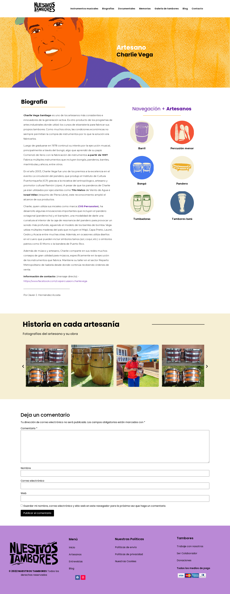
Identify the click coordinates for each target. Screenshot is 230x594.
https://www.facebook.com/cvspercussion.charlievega (55, 281)
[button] (23, 366)
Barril (142, 148)
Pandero (182, 183)
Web (23, 493)
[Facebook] (77, 577)
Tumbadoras (141, 218)
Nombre (26, 468)
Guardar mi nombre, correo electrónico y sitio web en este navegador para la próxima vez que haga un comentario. (94, 506)
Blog (185, 8)
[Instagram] (83, 577)
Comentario (29, 428)
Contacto (197, 8)
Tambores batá (182, 218)
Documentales (126, 8)
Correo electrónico (32, 481)
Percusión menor (182, 148)
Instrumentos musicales (84, 8)
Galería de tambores (167, 8)
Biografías (108, 8)
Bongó (141, 183)
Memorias (145, 8)
